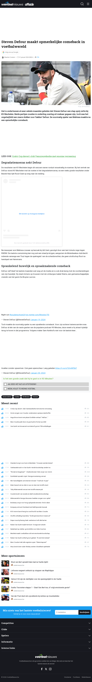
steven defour (7, 397)
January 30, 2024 (38, 373)
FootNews (76, 677)
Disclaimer (67, 677)
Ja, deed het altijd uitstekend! (22, 384)
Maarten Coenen (9, 57)
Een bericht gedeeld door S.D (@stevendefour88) (31, 243)
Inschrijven (84, 612)
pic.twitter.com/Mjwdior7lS (37, 315)
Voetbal (16, 397)
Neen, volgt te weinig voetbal (21, 389)
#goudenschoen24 (18, 315)
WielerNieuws (86, 677)
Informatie (7, 642)
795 (38, 57)
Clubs (4, 629)
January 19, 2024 (38, 320)
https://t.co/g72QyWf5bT (66, 368)
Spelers (5, 635)
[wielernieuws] (46, 656)
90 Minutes (26, 397)
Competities (7, 623)
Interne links (8, 648)
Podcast (35, 397)
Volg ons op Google (11, 52)
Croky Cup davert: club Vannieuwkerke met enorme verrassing (44, 156)
